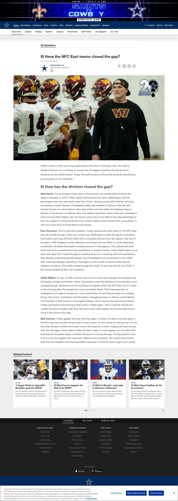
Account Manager (105, 432)
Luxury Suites (105, 444)
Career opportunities (45, 448)
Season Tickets (106, 436)
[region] (89, 493)
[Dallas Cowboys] (89, 482)
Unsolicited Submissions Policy (45, 444)
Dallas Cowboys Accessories (133, 448)
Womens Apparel (133, 436)
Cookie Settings (116, 493)
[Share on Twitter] (124, 67)
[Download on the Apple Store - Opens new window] (80, 471)
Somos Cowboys (77, 456)
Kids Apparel (134, 440)
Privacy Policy (45, 432)
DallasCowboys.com (57, 65)
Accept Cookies (156, 493)
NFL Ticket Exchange (105, 448)
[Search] (146, 25)
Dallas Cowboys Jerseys (134, 444)
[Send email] (129, 67)
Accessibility (45, 452)
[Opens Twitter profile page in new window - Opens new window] (51, 70)
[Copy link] (134, 66)
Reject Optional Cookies (136, 493)
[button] (85, 410)
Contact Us (77, 444)
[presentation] (164, 410)
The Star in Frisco (77, 440)
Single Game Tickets (105, 440)
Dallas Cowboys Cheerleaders (77, 432)
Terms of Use (45, 436)
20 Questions (48, 45)
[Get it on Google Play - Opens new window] (97, 472)
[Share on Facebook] (119, 67)
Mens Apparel (133, 432)
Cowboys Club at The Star (77, 448)
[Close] (174, 493)
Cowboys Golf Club (77, 452)
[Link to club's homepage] (7, 25)
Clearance (134, 452)
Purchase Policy (45, 440)
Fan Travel (106, 452)
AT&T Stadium (77, 436)
